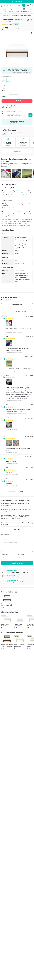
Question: (4, 539)
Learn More (17, 151)
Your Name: (5, 554)
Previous (12, 491)
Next (22, 491)
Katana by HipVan (10, 188)
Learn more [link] (8, 145)
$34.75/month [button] (19, 29)
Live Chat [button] (12, 570)
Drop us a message (12, 580)
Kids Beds (7, 15)
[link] (17, 141)
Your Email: (21, 554)
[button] (23, 5)
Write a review (17, 304)
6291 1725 (11, 575)
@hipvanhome (27, 165)
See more (17, 529)
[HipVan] (2, 5)
